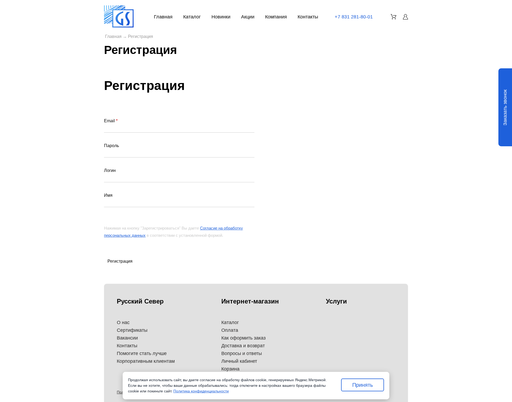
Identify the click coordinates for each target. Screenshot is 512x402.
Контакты (308, 16)
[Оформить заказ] (393, 16)
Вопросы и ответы (241, 353)
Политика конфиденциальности (201, 391)
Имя (108, 195)
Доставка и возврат (243, 345)
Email (111, 121)
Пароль (111, 145)
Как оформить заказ (243, 338)
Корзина (230, 369)
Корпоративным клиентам (146, 361)
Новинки (220, 16)
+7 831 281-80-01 (354, 16)
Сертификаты (132, 330)
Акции (247, 16)
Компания (276, 16)
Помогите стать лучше (142, 353)
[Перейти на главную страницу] (119, 16)
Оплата (229, 330)
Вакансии (127, 338)
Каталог (192, 16)
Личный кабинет (239, 361)
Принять (362, 385)
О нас (123, 322)
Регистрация (120, 261)
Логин (110, 170)
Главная (163, 16)
